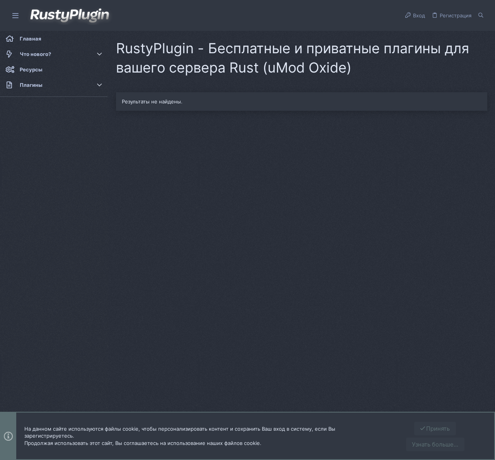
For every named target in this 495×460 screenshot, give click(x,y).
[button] (15, 15)
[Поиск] (481, 15)
